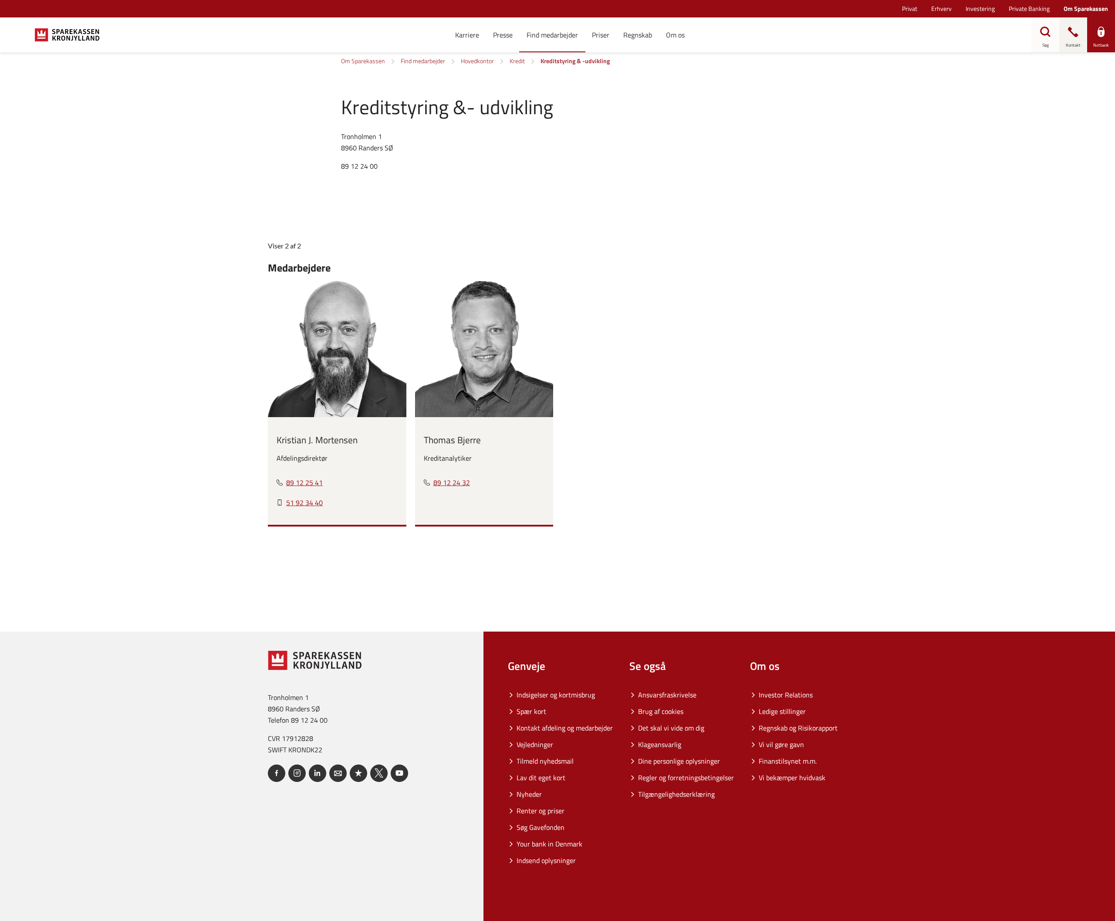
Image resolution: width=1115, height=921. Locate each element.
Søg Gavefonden (540, 827)
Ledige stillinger (782, 711)
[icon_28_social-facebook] (276, 773)
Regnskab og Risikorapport (798, 728)
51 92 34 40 (304, 502)
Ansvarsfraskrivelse (667, 695)
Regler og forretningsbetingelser (686, 777)
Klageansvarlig (659, 744)
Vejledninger (535, 744)
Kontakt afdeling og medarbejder (565, 728)
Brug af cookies (660, 711)
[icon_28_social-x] (379, 773)
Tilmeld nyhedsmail (545, 761)
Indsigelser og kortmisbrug (556, 695)
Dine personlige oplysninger (679, 761)
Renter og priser (540, 810)
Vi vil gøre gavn (781, 744)
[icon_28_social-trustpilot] (358, 773)
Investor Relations (786, 695)
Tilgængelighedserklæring (676, 794)
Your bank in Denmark (549, 844)
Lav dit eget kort (541, 777)
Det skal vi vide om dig (671, 728)
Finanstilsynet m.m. (788, 761)
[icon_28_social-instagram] (297, 773)
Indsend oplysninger (546, 860)
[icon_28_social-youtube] (399, 773)
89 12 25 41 (304, 482)
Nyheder (529, 794)
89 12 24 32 (451, 482)
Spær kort (531, 711)
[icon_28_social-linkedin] (317, 773)
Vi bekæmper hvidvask (792, 777)
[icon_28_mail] (338, 773)
